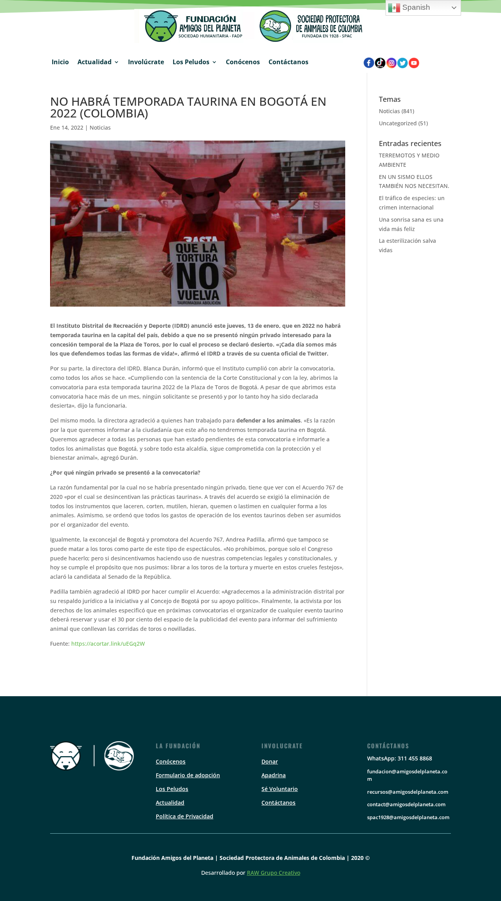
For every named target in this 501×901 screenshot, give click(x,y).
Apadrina (273, 775)
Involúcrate (146, 62)
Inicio (60, 62)
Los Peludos (191, 62)
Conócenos (243, 62)
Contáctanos (288, 62)
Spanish (415, 7)
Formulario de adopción (188, 775)
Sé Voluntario (279, 789)
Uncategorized (398, 123)
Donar (269, 761)
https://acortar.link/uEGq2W (108, 643)
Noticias (100, 127)
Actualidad (94, 62)
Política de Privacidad (184, 816)
